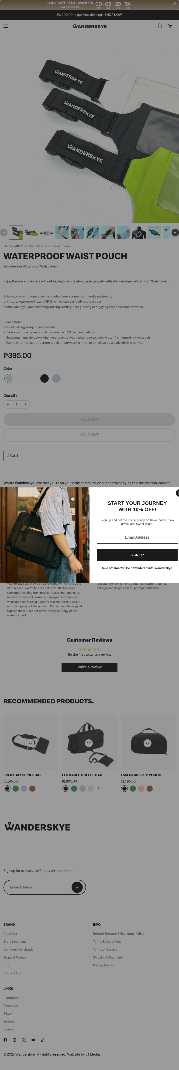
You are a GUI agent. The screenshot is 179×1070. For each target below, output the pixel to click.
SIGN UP (137, 555)
